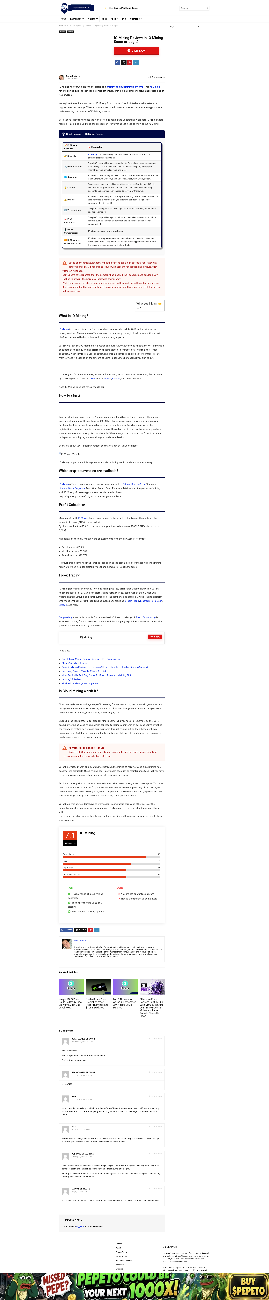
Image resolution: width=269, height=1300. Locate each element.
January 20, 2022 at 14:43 (82, 1099)
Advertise (120, 1265)
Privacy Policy (121, 1252)
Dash (71, 488)
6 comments (158, 77)
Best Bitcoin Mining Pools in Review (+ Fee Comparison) (91, 659)
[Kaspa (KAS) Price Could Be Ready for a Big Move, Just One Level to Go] (71, 980)
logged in (80, 1226)
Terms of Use (121, 1256)
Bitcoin (126, 484)
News (63, 18)
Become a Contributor (125, 1260)
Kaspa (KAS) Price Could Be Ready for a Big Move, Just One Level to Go (70, 1003)
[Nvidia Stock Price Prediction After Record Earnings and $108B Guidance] (98, 980)
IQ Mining (154, 86)
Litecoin (63, 488)
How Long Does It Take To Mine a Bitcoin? (84, 671)
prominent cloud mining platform (124, 86)
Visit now (138, 50)
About (118, 1248)
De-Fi (104, 18)
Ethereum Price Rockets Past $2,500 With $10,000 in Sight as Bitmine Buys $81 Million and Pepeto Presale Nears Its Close (151, 1007)
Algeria (107, 378)
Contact (119, 1244)
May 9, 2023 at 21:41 (80, 1192)
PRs (124, 18)
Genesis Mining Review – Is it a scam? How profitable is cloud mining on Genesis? (105, 667)
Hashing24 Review (71, 679)
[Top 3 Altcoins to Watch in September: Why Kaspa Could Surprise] (125, 980)
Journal (70, 25)
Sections (135, 18)
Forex (138, 617)
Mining (70, 32)
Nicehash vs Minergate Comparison (80, 683)
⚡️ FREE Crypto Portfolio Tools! (121, 8)
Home (62, 25)
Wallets (91, 18)
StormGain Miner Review (75, 663)
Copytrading (65, 617)
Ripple (136, 600)
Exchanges (76, 18)
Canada (116, 378)
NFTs (113, 18)
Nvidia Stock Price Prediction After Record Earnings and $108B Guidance (97, 1003)
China (92, 378)
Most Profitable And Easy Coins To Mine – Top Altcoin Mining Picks (97, 675)
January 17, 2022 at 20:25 (82, 1075)
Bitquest (119, 1269)
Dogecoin (80, 488)
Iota (153, 600)
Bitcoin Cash (138, 484)
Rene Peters (73, 76)
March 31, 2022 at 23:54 (81, 1130)
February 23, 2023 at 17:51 (82, 1157)
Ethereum (145, 600)
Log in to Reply (156, 1039)
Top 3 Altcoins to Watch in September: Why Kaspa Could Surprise (124, 1003)
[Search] (206, 8)
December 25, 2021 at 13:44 (82, 1042)
